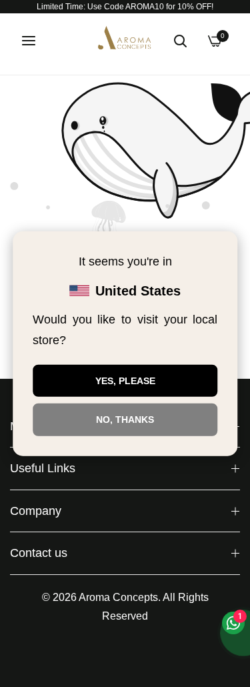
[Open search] (180, 40)
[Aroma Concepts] (125, 40)
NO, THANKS (125, 419)
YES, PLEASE (125, 380)
